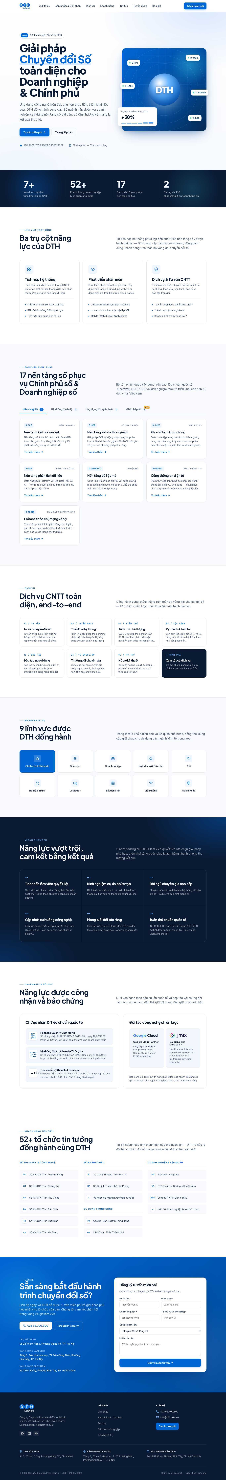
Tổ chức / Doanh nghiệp (173, 1311)
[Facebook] (22, 1433)
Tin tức (124, 5)
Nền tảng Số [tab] (32, 409)
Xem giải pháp (63, 132)
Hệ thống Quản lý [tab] (64, 409)
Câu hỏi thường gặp (109, 1429)
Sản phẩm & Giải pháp (68, 5)
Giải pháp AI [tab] (137, 409)
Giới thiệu (44, 5)
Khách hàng (107, 5)
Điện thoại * (167, 1298)
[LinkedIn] (29, 1433)
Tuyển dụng (140, 5)
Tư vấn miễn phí (195, 5)
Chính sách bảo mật (171, 1473)
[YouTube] (36, 1433)
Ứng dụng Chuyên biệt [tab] (101, 409)
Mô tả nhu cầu (126, 1338)
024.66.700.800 (37, 1325)
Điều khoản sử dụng (196, 1473)
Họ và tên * (125, 1298)
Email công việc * (128, 1311)
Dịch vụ (90, 5)
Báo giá (156, 5)
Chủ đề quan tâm (128, 1324)
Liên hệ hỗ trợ (105, 1435)
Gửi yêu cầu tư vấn (158, 1362)
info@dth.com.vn (68, 1325)
